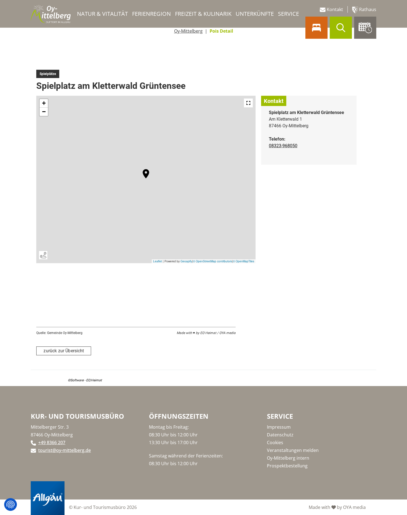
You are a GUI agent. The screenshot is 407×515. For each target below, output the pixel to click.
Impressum (279, 427)
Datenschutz (280, 435)
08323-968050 (283, 145)
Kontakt (334, 9)
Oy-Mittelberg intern (288, 458)
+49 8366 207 (51, 442)
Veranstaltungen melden (293, 450)
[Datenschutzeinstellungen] (10, 504)
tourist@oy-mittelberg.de (64, 450)
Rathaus (367, 9)
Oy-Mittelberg (188, 31)
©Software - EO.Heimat (85, 380)
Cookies (275, 442)
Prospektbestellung (287, 466)
